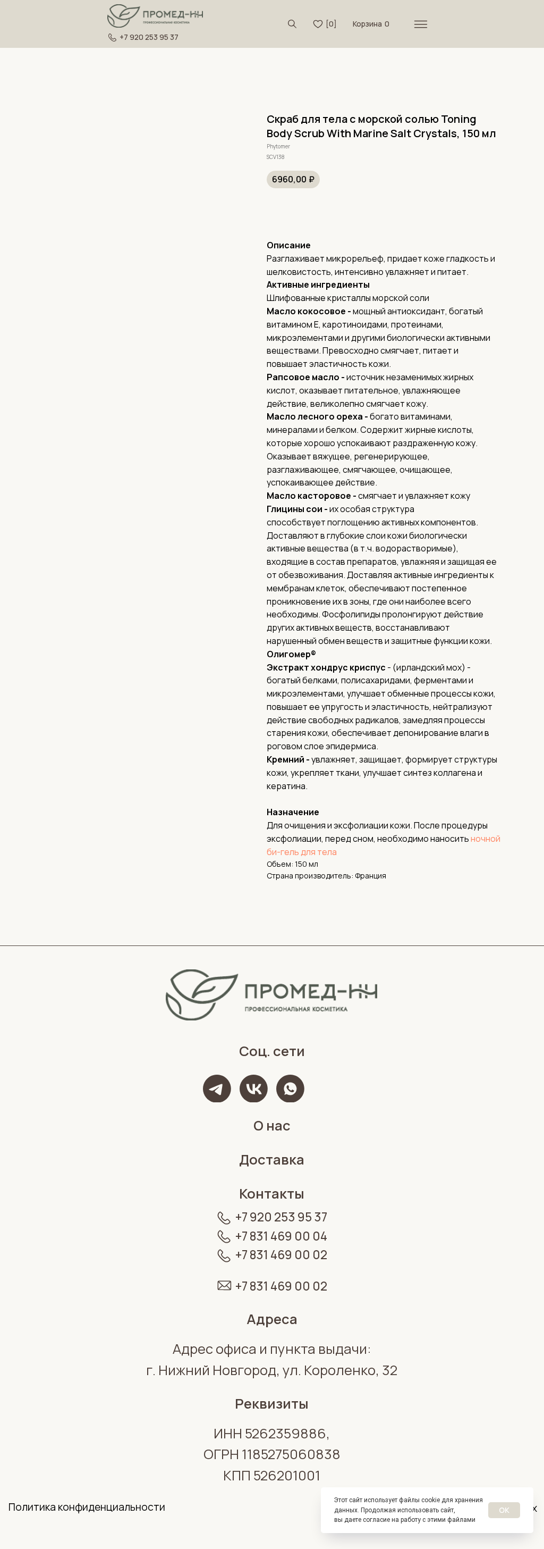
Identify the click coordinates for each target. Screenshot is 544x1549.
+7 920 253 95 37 (149, 37)
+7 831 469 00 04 (281, 1236)
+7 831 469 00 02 (281, 1254)
